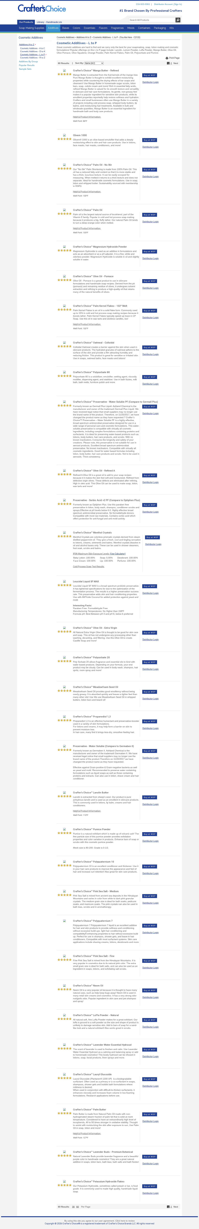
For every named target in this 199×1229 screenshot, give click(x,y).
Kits (171, 27)
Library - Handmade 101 (49, 22)
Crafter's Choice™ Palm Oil (87, 210)
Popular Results (27, 65)
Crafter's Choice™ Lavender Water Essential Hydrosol (102, 1044)
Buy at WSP (149, 75)
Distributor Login (151, 82)
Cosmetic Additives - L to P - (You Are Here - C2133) (116, 37)
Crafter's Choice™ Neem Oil (88, 985)
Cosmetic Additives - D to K (32, 51)
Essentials (89, 27)
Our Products (26, 22)
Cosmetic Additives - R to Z (32, 58)
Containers (144, 27)
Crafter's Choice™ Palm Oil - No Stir (92, 164)
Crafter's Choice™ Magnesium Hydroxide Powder (100, 246)
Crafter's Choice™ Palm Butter (89, 1109)
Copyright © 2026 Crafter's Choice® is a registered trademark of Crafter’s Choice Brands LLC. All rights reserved (99, 1223)
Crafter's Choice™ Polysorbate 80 (91, 372)
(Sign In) (178, 4)
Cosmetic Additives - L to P (32, 54)
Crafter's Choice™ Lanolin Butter (91, 792)
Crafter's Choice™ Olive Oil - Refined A (94, 470)
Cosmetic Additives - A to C (32, 48)
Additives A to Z (26, 44)
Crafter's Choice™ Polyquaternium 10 (93, 861)
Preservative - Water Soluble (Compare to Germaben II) (103, 746)
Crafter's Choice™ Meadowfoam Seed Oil (95, 687)
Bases (65, 27)
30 (73, 1206)
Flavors (103, 27)
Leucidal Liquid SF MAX (86, 581)
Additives (53, 27)
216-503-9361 (143, 4)
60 (77, 1206)
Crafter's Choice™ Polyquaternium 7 (93, 920)
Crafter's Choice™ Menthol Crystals (92, 532)
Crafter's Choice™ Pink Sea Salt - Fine (93, 956)
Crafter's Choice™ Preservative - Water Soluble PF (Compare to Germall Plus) (115, 401)
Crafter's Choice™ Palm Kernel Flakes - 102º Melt (100, 306)
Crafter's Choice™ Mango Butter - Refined (96, 70)
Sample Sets (25, 69)
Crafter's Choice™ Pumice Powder (92, 829)
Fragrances (117, 27)
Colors (76, 27)
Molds (130, 27)
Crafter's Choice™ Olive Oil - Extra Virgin (95, 627)
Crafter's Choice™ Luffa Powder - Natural (96, 1015)
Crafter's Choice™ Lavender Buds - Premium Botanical (103, 1152)
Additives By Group (28, 61)
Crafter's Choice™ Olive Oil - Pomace (93, 276)
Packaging (160, 27)
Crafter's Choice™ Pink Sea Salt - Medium (96, 891)
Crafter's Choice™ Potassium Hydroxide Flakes (98, 1181)
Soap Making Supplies (31, 27)
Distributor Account (163, 4)
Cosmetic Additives (65, 37)
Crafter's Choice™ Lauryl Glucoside (92, 1074)
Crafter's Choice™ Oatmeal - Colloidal (93, 342)
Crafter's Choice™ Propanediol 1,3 (92, 716)
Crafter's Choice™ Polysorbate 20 (91, 657)
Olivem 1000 (80, 135)
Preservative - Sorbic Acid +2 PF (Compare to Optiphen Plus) (106, 500)
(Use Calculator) (118, 554)
